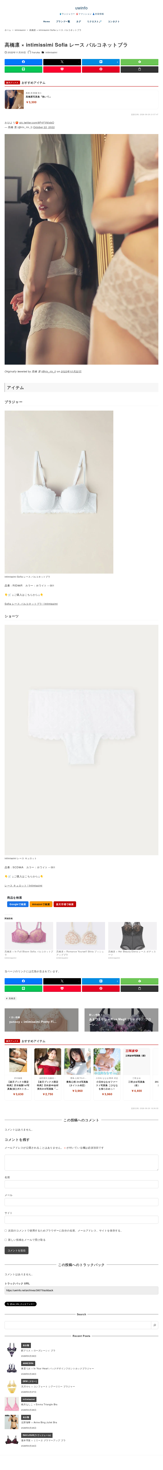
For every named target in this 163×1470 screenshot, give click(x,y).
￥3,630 (18, 1094)
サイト (9, 1213)
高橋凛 (11, 998)
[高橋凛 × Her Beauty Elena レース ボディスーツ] (132, 936)
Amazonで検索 (41, 904)
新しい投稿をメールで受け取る (27, 1239)
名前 (7, 1177)
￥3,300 (31, 102)
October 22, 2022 (44, 127)
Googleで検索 (18, 904)
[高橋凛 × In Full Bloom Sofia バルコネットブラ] (29, 936)
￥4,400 (136, 1091)
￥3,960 (77, 1091)
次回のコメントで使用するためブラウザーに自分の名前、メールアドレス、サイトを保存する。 (65, 1230)
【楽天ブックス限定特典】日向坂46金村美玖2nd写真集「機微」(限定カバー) (48, 1085)
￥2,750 (47, 1094)
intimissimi (51, 52)
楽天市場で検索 (65, 904)
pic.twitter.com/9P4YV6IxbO (36, 122)
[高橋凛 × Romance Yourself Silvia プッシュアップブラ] (80, 936)
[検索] (154, 1325)
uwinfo (81, 8)
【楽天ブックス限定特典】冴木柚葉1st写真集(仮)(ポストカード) (18, 1085)
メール (9, 1195)
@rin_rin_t (48, 371)
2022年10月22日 (71, 371)
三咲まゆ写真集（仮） (136, 1083)
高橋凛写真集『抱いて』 (39, 96)
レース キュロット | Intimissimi (23, 885)
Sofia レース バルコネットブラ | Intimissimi (31, 604)
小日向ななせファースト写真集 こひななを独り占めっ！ (107, 1085)
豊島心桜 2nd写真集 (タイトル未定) (77, 1083)
